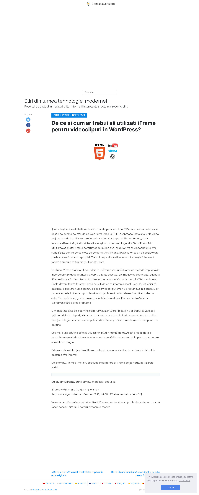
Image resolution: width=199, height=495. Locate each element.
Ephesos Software (103, 3)
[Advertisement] (99, 31)
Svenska (82, 483)
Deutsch (50, 483)
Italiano (107, 483)
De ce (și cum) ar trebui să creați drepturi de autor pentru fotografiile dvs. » (135, 474)
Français (121, 483)
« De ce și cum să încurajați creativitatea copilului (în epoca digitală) (77, 474)
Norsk (95, 483)
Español (135, 483)
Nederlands (66, 483)
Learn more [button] (184, 480)
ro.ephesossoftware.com (44, 489)
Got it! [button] (171, 487)
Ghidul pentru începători (69, 115)
